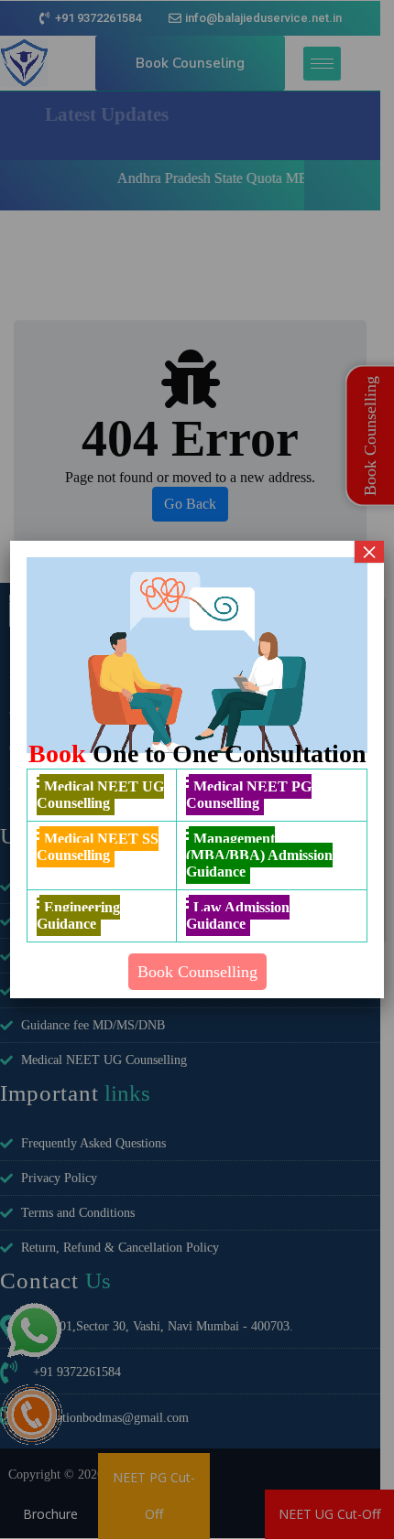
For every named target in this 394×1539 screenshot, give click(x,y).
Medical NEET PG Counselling (249, 795)
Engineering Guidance (78, 915)
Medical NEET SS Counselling (98, 847)
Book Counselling (197, 972)
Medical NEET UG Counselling (100, 795)
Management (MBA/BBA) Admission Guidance (259, 855)
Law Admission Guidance (238, 915)
